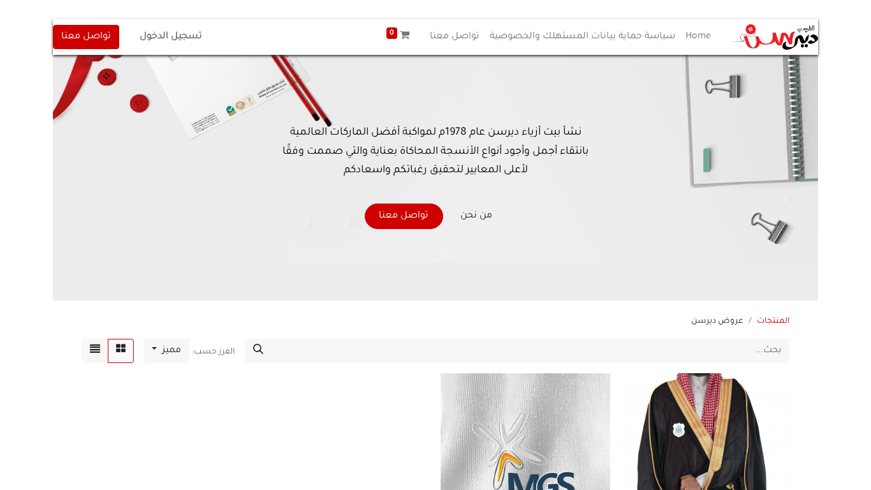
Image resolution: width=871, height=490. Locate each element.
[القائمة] (95, 351)
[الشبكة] (121, 351)
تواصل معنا (86, 37)
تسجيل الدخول (171, 37)
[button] (166, 351)
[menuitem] (698, 37)
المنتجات (773, 321)
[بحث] (258, 351)
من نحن (476, 216)
